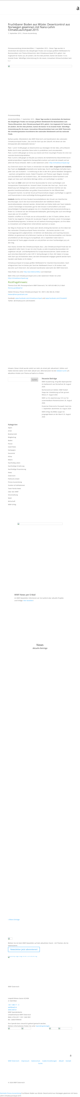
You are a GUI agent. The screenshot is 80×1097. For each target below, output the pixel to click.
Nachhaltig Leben (14, 463)
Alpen (10, 428)
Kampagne (12, 450)
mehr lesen (14, 678)
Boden (10, 440)
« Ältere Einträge (14, 920)
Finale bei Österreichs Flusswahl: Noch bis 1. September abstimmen (40, 750)
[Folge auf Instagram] (18, 953)
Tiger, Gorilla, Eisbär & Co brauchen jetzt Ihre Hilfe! (40, 570)
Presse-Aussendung (30, 33)
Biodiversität (12, 434)
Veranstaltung (13, 495)
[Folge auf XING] (22, 953)
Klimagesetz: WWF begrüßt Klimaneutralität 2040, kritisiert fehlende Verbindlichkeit (39, 834)
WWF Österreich (14, 1061)
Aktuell (61, 1061)
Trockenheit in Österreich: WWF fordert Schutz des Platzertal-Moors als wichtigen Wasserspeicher (39, 896)
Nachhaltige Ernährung (16, 466)
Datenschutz (35, 1061)
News (10, 472)
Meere (10, 460)
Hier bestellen (28, 601)
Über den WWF (13, 492)
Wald (10, 498)
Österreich (11, 476)
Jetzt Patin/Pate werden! (40, 588)
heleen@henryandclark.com (18, 294)
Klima (10, 456)
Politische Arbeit (13, 479)
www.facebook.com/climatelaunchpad (28, 298)
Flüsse (10, 444)
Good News (12, 447)
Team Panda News (14, 488)
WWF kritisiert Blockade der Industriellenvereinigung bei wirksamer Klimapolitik (39, 864)
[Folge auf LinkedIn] (26, 953)
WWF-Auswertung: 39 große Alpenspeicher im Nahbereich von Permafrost (37, 664)
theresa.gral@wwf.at (15, 288)
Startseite (3, 1093)
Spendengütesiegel (42, 1026)
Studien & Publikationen (16, 485)
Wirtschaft (11, 501)
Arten (10, 431)
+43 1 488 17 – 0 (13, 1005)
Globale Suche (62, 371)
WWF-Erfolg (12, 504)
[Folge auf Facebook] (9, 953)
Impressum (25, 1061)
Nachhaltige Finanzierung (17, 469)
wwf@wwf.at (12, 1007)
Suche (40, 1063)
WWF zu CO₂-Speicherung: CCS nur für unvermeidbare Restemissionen (33, 721)
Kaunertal (11, 453)
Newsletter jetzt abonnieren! (24, 949)
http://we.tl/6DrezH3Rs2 (32, 272)
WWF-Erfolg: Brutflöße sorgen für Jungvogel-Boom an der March (38, 778)
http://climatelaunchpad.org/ (59, 163)
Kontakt (68, 1061)
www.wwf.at (12, 1010)
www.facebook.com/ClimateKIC (56, 298)
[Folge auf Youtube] (14, 953)
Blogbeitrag (12, 437)
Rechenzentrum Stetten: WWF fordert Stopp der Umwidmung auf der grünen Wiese (55, 392)
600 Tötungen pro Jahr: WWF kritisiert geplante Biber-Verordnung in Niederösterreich (39, 806)
